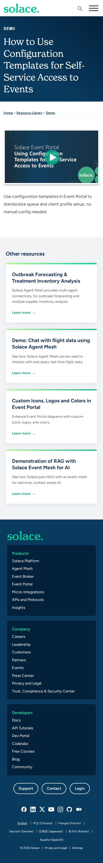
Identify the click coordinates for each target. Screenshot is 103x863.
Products (20, 553)
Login (80, 788)
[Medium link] (79, 809)
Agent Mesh (22, 568)
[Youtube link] (51, 809)
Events (17, 667)
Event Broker (23, 576)
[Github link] (70, 809)
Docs (16, 720)
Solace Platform (25, 561)
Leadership (21, 644)
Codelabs (20, 743)
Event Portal (22, 584)
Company (21, 629)
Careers (18, 636)
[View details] (21, 8)
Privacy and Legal (26, 683)
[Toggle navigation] (93, 8)
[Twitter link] (42, 809)
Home (8, 113)
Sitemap (77, 848)
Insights (18, 607)
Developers (22, 712)
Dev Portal (20, 735)
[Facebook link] (24, 809)
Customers (21, 652)
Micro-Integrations (28, 592)
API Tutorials (22, 728)
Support (26, 788)
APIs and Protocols (28, 599)
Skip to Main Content (24, 17)
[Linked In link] (33, 809)
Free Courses (23, 751)
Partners (19, 660)
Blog (16, 759)
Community (22, 767)
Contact (54, 788)
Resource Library (29, 113)
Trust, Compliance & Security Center (43, 691)
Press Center (23, 675)
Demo (50, 113)
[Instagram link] (60, 809)
